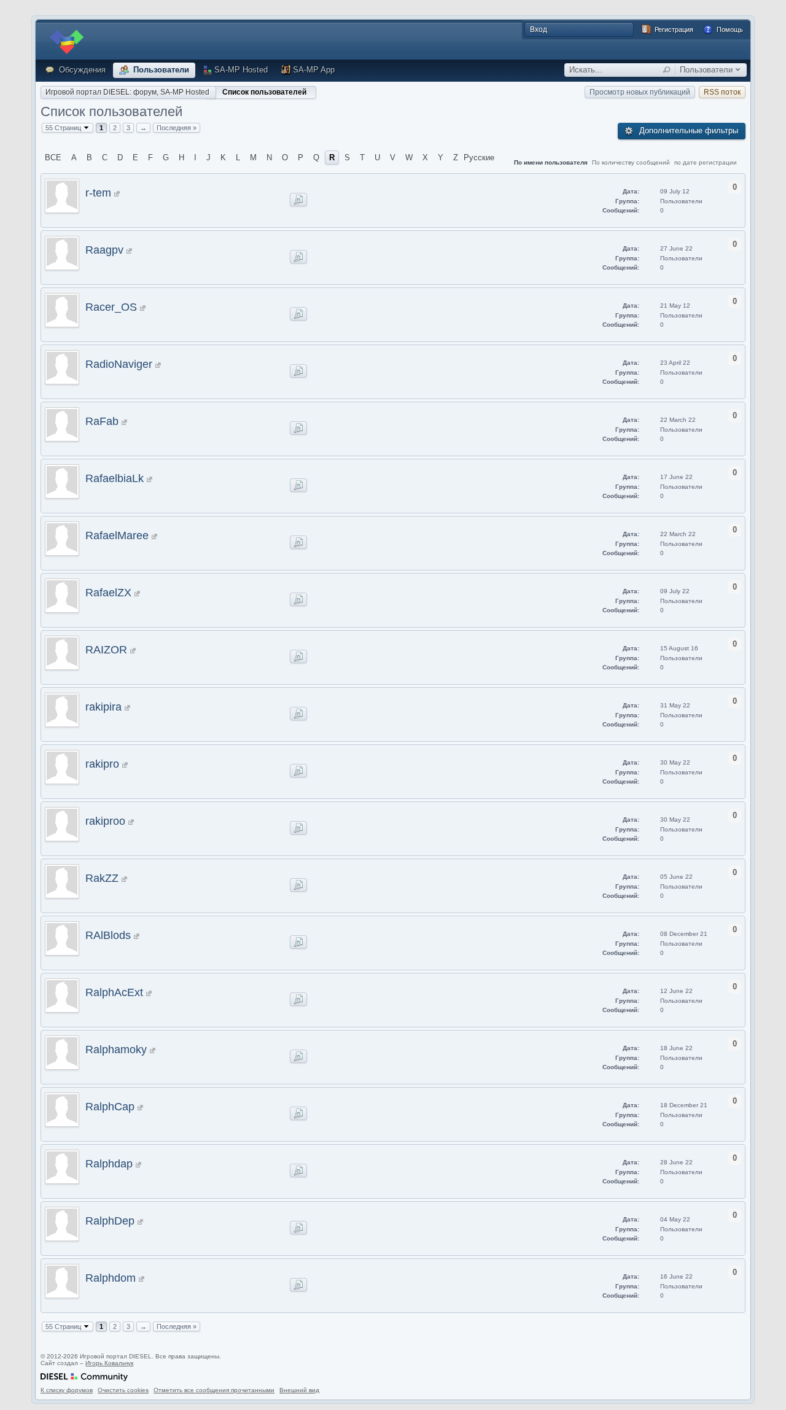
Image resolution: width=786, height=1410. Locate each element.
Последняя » (176, 127)
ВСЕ (53, 157)
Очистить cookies (123, 1390)
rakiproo (105, 821)
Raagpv (104, 250)
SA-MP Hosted (241, 69)
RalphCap (109, 1106)
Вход (538, 29)
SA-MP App (314, 69)
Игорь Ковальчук (109, 1363)
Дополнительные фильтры (687, 130)
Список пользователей (264, 92)
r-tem (98, 193)
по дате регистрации (705, 162)
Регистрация (673, 29)
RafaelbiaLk (114, 478)
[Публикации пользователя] (298, 199)
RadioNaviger (118, 364)
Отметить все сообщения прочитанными (214, 1390)
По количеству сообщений (631, 162)
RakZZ (102, 878)
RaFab (102, 421)
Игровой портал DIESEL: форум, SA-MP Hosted (127, 92)
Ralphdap (109, 1164)
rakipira (103, 707)
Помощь (729, 29)
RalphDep (109, 1221)
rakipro (102, 764)
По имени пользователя (551, 162)
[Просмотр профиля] (117, 193)
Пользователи (160, 69)
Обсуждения (81, 69)
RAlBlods (108, 935)
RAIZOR (106, 650)
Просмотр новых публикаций (640, 92)
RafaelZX (108, 592)
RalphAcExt (114, 992)
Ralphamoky (116, 1049)
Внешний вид (299, 1390)
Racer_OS (111, 307)
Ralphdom (110, 1278)
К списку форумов (67, 1390)
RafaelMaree (117, 535)
